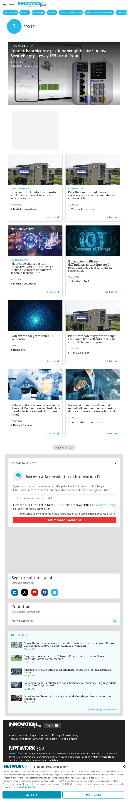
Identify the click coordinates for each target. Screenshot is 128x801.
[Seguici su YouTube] (34, 592)
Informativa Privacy (103, 505)
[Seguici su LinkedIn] (14, 592)
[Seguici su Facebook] (44, 592)
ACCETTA (32, 795)
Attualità (21, 12)
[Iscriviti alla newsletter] (54, 592)
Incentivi (48, 12)
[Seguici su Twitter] (24, 592)
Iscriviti (65, 520)
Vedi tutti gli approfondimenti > (102, 710)
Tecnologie (34, 12)
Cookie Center (68, 739)
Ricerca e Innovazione (67, 12)
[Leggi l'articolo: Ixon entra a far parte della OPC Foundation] (35, 332)
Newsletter (118, 12)
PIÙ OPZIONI (93, 795)
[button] (9, 4)
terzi (113, 513)
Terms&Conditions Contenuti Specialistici (33, 739)
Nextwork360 (16, 753)
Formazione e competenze (95, 12)
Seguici (50, 725)
